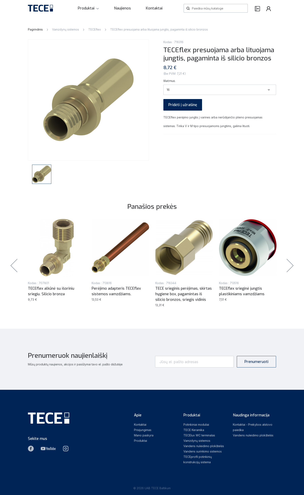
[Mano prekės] (257, 8)
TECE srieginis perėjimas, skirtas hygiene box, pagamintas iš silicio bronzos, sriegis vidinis (183, 294)
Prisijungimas (142, 430)
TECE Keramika (193, 430)
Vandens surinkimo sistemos (202, 451)
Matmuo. (169, 81)
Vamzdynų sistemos (196, 440)
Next (290, 265)
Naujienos (122, 8)
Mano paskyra (143, 435)
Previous (14, 265)
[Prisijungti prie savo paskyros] (268, 8)
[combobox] (219, 90)
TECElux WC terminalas (199, 435)
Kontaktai (154, 8)
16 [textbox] (168, 89)
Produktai (86, 8)
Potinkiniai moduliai (196, 424)
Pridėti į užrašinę (182, 104)
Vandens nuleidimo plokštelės (203, 446)
